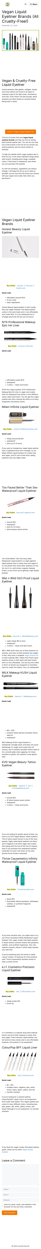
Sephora (18, 696)
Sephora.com (30, 513)
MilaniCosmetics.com (29, 429)
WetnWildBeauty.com (30, 636)
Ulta (29, 786)
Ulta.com (29, 286)
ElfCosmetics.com (28, 991)
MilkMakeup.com (30, 696)
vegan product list (31, 655)
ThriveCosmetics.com (25, 889)
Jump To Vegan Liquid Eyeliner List (20, 132)
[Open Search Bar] (25, 4)
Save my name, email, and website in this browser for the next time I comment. (20, 1206)
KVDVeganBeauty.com (20, 788)
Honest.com (20, 288)
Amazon (20, 286)
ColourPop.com (28, 1075)
